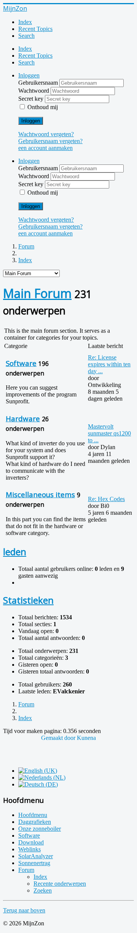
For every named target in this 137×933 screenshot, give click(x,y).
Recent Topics (35, 29)
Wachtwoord (34, 90)
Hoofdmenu (32, 815)
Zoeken (42, 890)
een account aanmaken (45, 148)
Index (25, 22)
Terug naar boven (24, 910)
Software (21, 363)
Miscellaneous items (40, 494)
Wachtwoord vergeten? (46, 134)
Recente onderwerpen (59, 883)
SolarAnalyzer (35, 856)
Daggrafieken (34, 822)
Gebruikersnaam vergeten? (50, 141)
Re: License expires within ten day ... (109, 364)
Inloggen (30, 121)
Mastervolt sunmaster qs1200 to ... (109, 433)
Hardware (23, 418)
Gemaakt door (59, 738)
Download (31, 842)
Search (26, 35)
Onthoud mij (42, 107)
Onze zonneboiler (39, 828)
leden (14, 551)
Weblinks (29, 849)
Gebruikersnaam (38, 82)
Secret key (31, 98)
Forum (26, 870)
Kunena (86, 738)
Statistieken (28, 600)
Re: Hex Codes (106, 499)
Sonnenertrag (34, 863)
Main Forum (37, 293)
